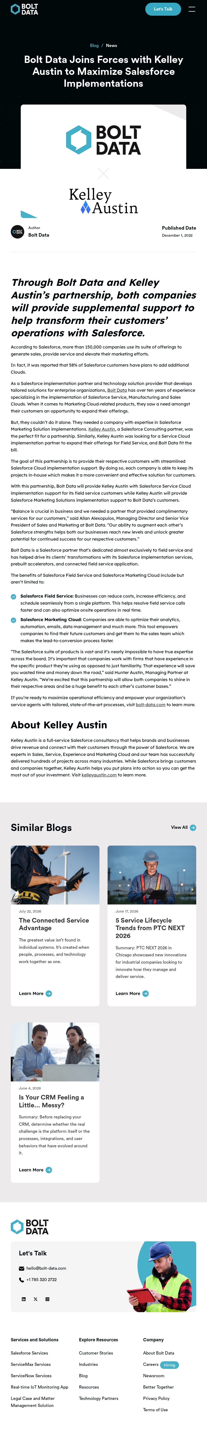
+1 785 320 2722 (41, 1280)
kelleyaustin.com (99, 775)
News (111, 45)
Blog (94, 45)
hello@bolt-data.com (46, 1268)
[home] (24, 9)
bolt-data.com (150, 704)
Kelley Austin (101, 429)
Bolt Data (117, 390)
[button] (190, 9)
